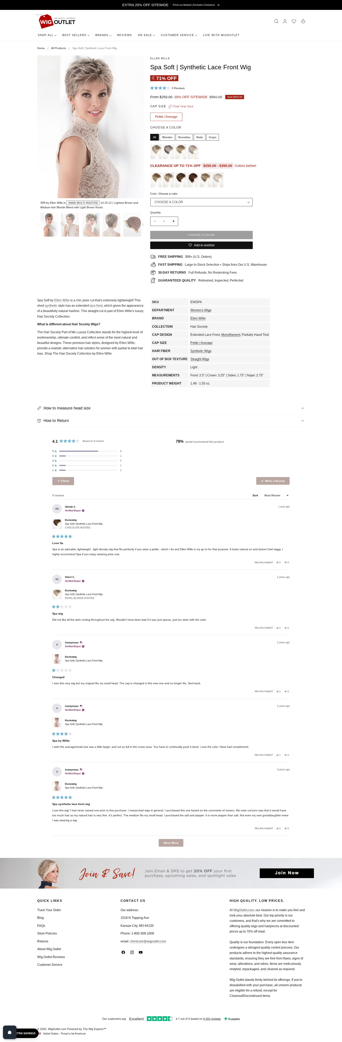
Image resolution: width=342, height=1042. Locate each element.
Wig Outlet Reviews (51, 957)
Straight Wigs (199, 359)
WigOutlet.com (243, 910)
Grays (212, 137)
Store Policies (47, 933)
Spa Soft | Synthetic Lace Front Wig (84, 525)
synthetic (51, 305)
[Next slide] (143, 225)
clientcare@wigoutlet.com (148, 941)
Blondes (167, 137)
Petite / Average (201, 342)
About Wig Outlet (49, 949)
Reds (199, 137)
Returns (42, 941)
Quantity (155, 212)
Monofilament (230, 334)
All (154, 137)
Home (41, 48)
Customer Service (49, 964)
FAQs (41, 925)
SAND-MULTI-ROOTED (83, 202)
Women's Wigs (200, 310)
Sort (256, 495)
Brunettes (184, 137)
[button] (276, 21)
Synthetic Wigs (200, 351)
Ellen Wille (160, 58)
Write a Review (275, 482)
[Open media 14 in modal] (136, 62)
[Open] (9, 1032)
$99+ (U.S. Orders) (185, 256)
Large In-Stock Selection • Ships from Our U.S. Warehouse (212, 264)
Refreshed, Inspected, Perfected (200, 280)
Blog (40, 917)
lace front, (96, 305)
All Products (58, 48)
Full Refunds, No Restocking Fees (197, 272)
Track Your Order (49, 910)
